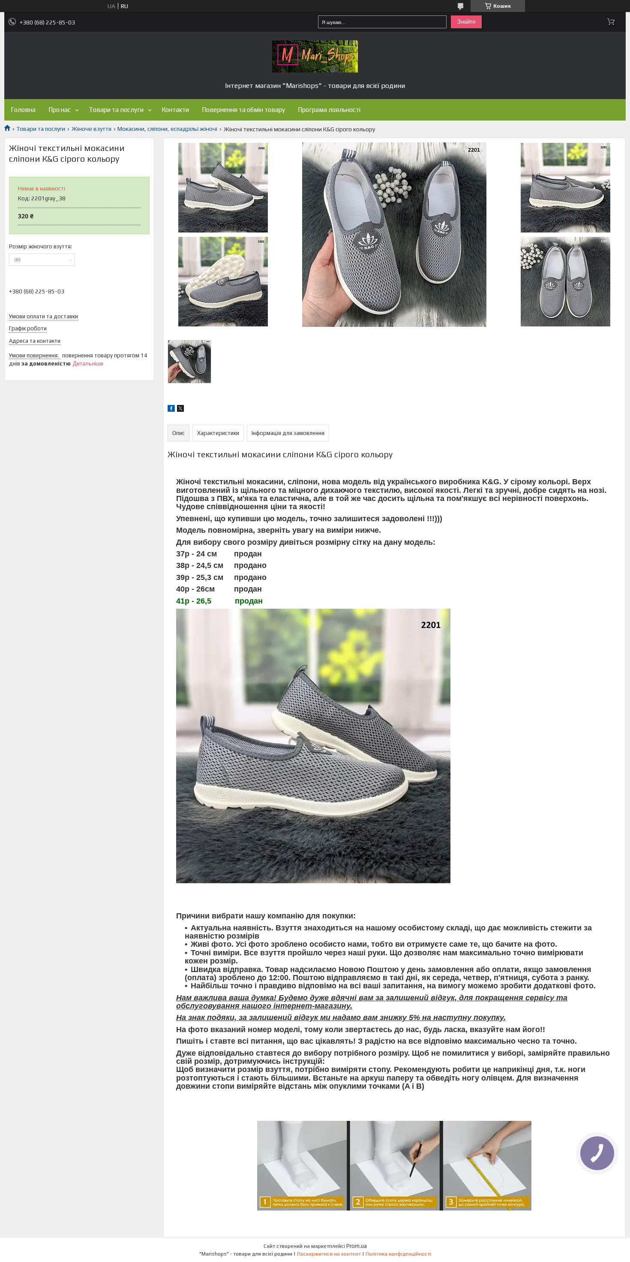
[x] (180, 409)
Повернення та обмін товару (243, 109)
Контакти (175, 109)
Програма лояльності (329, 109)
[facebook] (171, 409)
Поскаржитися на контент (329, 1254)
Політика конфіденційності (398, 1254)
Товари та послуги (116, 109)
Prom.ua (356, 1246)
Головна (23, 109)
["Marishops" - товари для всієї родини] (315, 56)
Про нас (59, 109)
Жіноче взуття (91, 128)
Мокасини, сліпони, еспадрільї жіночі (167, 128)
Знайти (466, 21)
